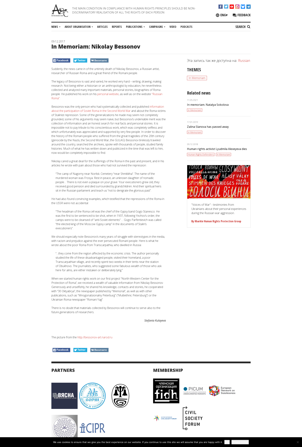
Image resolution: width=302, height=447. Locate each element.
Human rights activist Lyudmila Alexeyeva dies (217, 149)
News (55, 27)
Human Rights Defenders (201, 154)
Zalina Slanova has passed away (208, 127)
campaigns (156, 27)
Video (173, 27)
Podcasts (186, 27)
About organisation (78, 27)
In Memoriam (197, 78)
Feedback (244, 15)
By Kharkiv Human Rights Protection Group (216, 221)
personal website (108, 94)
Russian (244, 60)
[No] (297, 442)
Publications (134, 27)
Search (240, 26)
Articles (102, 27)
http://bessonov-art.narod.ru (94, 337)
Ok (227, 442)
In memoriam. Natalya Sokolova (208, 105)
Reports (117, 27)
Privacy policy (240, 442)
